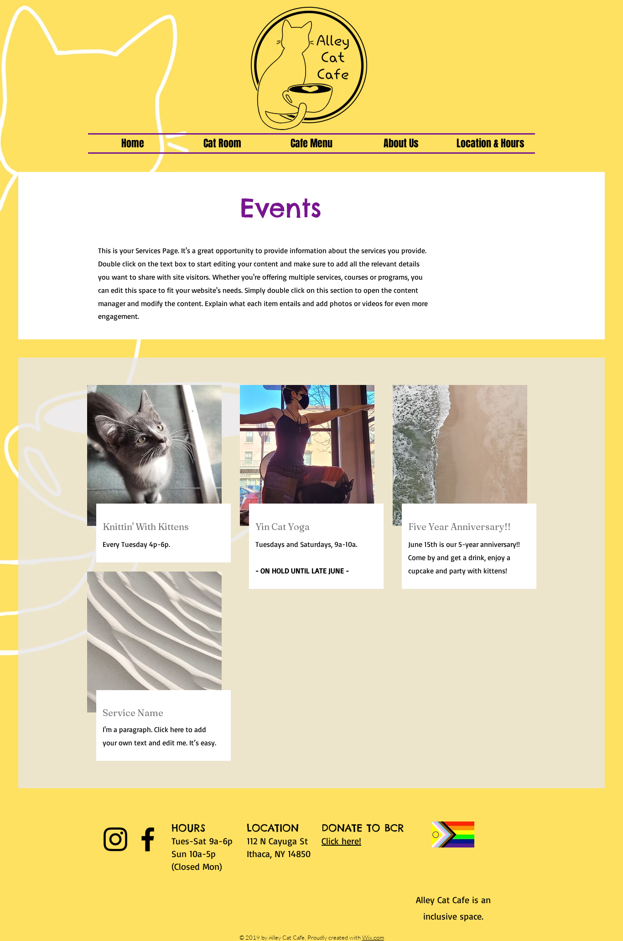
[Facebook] (148, 839)
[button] (222, 143)
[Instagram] (115, 839)
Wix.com (373, 937)
